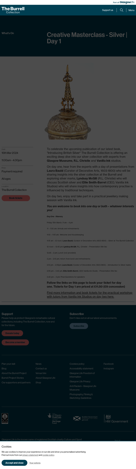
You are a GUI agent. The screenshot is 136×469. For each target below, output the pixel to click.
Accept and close (14, 462)
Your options (35, 463)
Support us (107, 10)
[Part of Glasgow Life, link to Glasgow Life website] (123, 2)
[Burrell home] (13, 10)
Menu (131, 10)
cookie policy (48, 455)
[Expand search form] (121, 10)
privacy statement (30, 455)
